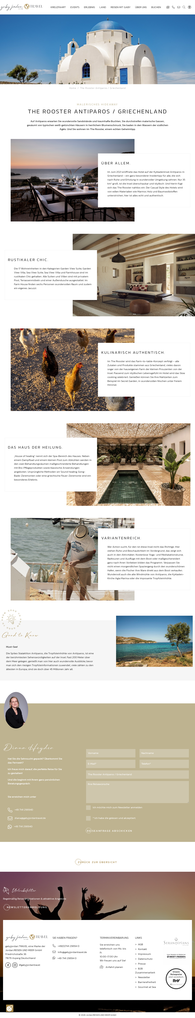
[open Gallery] (73, 180)
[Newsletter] (168, 7)
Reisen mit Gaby (121, 7)
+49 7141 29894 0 (66, 958)
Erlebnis (89, 7)
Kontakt (142, 949)
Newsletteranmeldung (27, 907)
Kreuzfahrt (58, 7)
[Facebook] (8, 965)
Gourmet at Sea (147, 987)
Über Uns (141, 7)
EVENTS (74, 7)
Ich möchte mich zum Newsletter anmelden (117, 807)
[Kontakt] (178, 7)
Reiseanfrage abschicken (109, 831)
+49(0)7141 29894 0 (68, 946)
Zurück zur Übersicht (97, 862)
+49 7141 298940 (24, 810)
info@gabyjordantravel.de (72, 952)
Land (102, 7)
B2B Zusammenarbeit (145, 970)
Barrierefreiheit (147, 982)
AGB (140, 944)
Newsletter (144, 977)
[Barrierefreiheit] (190, 7)
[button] (68, 219)
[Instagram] (15, 965)
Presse (142, 964)
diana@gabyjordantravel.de (30, 818)
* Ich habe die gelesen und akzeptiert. (114, 818)
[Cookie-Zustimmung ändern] (9, 1008)
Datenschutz (145, 959)
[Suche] (184, 7)
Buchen (156, 7)
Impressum (144, 954)
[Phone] (173, 7)
